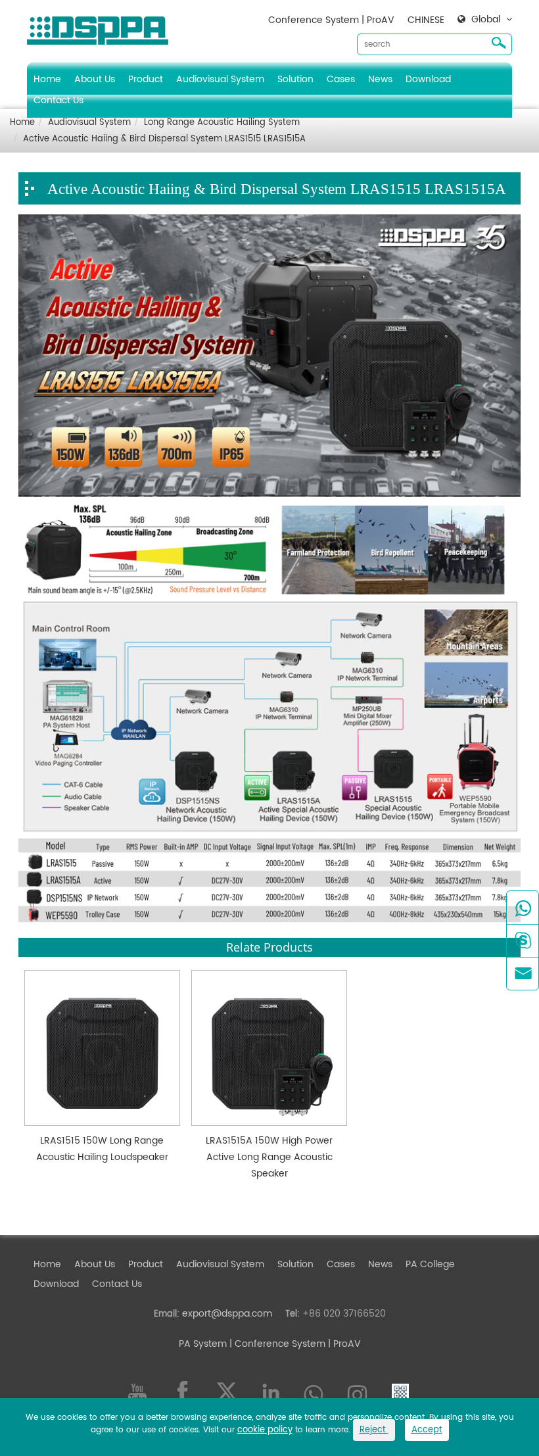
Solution (295, 79)
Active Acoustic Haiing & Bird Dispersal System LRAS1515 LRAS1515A (164, 139)
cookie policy (265, 1430)
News (380, 79)
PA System (203, 1343)
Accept (426, 1430)
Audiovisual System (220, 79)
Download (428, 79)
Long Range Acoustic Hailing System (222, 123)
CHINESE (426, 20)
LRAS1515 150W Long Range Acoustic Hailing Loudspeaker (102, 1149)
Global (485, 19)
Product (145, 79)
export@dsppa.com (227, 1313)
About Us (94, 79)
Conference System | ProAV (331, 20)
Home (47, 79)
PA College (430, 1264)
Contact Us (58, 100)
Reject (374, 1430)
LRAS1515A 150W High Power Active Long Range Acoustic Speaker (269, 1157)
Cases (341, 79)
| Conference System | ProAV (294, 1343)
